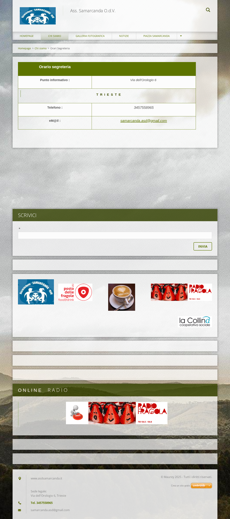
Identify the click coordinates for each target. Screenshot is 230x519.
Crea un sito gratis (180, 485)
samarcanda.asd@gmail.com (143, 121)
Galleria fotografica (90, 36)
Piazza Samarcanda (156, 36)
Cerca (208, 10)
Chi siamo (54, 36)
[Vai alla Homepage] (38, 12)
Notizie (124, 36)
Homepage (27, 36)
